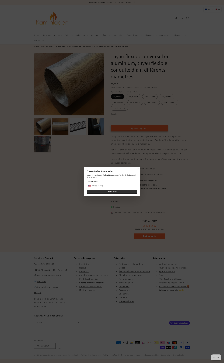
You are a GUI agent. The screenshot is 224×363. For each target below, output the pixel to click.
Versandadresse (92, 181)
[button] (112, 186)
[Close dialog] (138, 168)
